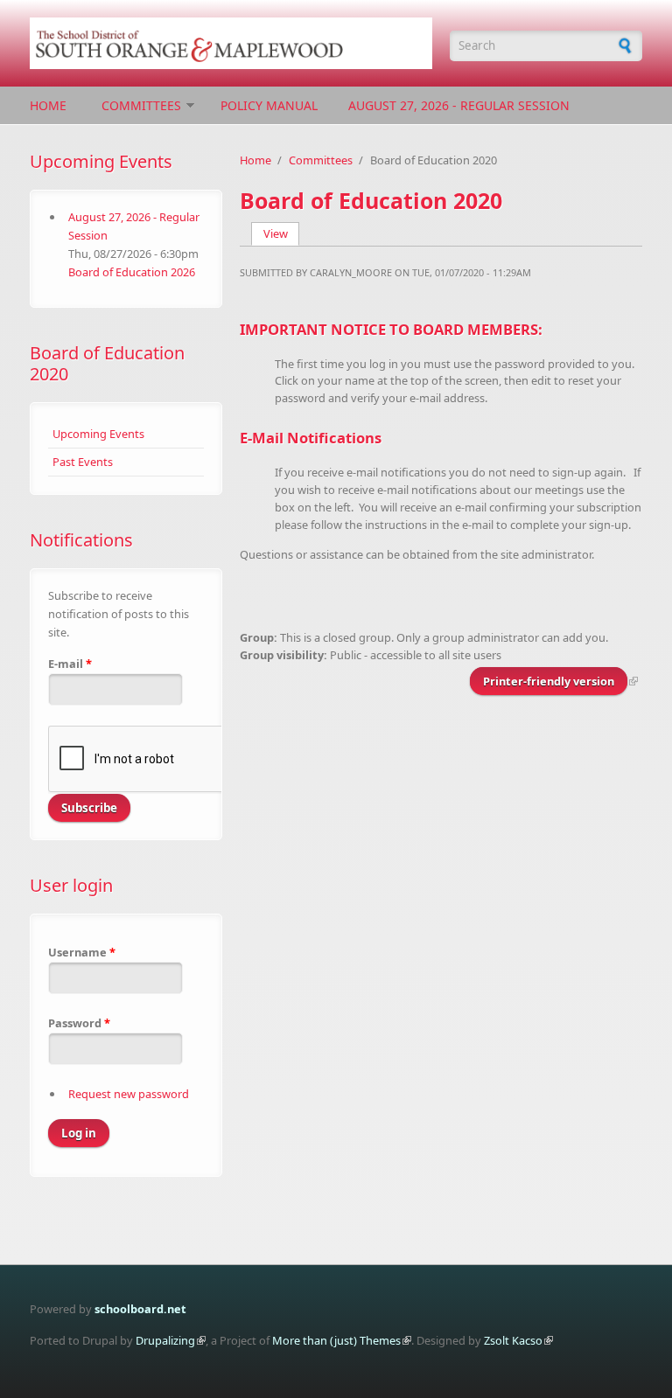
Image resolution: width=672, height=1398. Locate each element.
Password (79, 1023)
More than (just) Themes (336, 1340)
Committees (141, 105)
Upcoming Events (98, 434)
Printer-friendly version (548, 681)
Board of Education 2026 (131, 272)
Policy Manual (269, 105)
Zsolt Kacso (513, 1340)
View (281, 233)
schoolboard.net (140, 1309)
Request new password (128, 1094)
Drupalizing (165, 1340)
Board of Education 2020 (107, 363)
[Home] (231, 43)
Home (48, 105)
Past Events (82, 461)
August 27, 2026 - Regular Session (459, 105)
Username (82, 952)
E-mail (70, 663)
